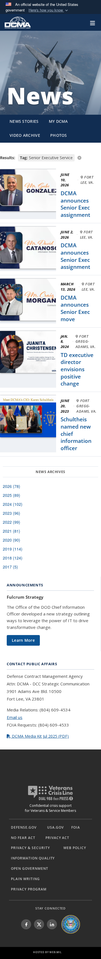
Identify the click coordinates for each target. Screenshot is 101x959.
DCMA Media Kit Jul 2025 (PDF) (40, 736)
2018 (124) (12, 558)
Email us (14, 717)
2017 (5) (10, 567)
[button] (49, 10)
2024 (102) (12, 504)
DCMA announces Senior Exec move (75, 308)
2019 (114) (12, 549)
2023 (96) (11, 513)
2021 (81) (11, 531)
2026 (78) (11, 486)
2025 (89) (11, 495)
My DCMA (58, 121)
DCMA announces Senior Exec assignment (75, 204)
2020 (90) (11, 540)
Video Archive (25, 135)
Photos (58, 135)
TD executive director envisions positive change (77, 369)
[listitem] (26, 924)
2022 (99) (11, 522)
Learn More (23, 640)
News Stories (24, 121)
